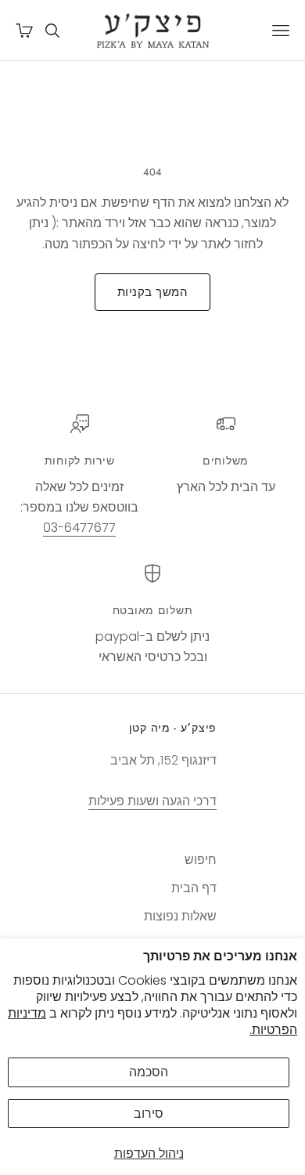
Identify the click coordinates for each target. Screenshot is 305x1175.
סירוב (148, 1113)
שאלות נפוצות (180, 916)
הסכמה (148, 1072)
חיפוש (201, 860)
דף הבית (194, 888)
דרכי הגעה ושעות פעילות (152, 801)
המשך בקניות (152, 292)
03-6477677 (79, 528)
